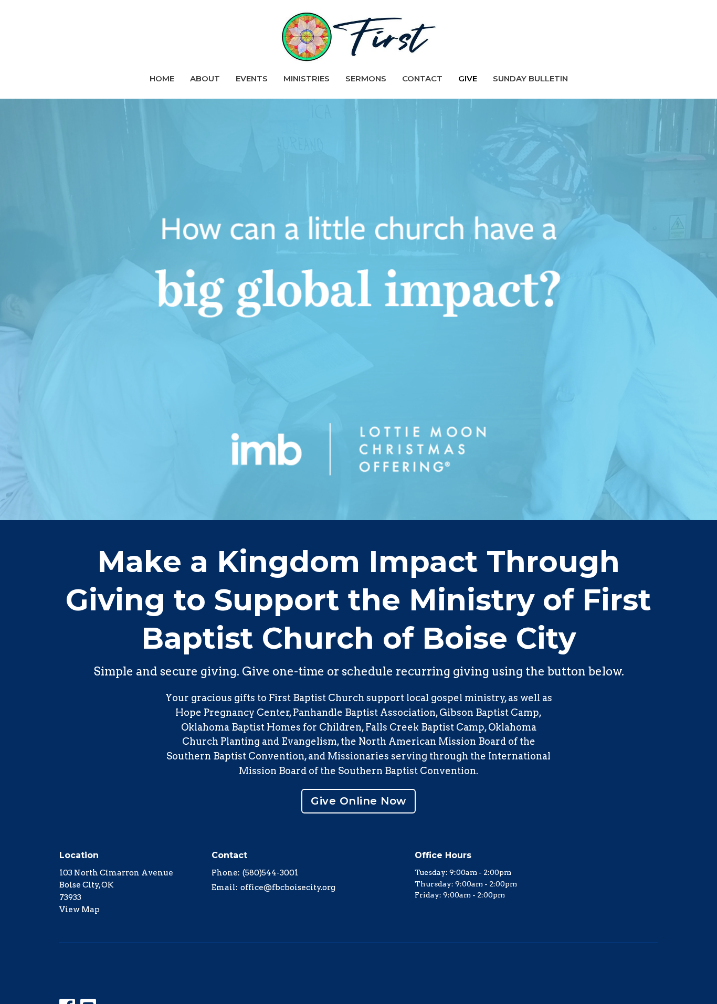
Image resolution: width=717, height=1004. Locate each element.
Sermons (365, 78)
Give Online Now (358, 801)
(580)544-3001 (270, 873)
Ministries (306, 78)
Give (467, 78)
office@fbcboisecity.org (287, 887)
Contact (422, 78)
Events (252, 78)
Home (162, 78)
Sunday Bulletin (530, 78)
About (205, 78)
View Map (79, 909)
